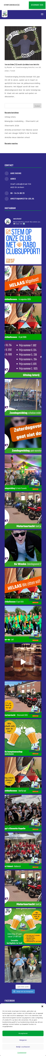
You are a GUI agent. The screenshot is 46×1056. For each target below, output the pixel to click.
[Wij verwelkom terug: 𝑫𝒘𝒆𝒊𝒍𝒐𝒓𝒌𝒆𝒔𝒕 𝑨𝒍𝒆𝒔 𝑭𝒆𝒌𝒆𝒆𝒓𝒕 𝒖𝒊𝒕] (23, 851)
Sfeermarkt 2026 (37, 5)
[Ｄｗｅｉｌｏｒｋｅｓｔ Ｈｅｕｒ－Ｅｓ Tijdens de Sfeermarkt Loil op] (23, 624)
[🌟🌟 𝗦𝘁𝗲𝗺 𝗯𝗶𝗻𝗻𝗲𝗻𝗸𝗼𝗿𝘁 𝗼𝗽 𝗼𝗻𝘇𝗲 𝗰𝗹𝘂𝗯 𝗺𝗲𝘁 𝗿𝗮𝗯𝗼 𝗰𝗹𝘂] (23, 246)
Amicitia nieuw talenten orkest (17, 137)
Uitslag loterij (10, 116)
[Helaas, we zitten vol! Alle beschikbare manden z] (23, 586)
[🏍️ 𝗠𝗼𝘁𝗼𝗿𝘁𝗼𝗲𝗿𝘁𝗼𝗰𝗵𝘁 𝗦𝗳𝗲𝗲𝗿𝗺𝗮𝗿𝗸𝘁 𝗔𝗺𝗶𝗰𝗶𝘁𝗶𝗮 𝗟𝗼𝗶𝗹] (23, 510)
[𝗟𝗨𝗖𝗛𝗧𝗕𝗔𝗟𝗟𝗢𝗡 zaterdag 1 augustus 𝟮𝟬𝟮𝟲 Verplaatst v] (23, 321)
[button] (42, 1006)
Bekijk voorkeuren (23, 1046)
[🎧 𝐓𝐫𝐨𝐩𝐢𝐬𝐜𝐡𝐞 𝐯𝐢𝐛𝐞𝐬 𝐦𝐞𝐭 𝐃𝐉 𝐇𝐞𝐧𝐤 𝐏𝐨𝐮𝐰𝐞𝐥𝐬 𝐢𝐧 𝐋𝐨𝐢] (23, 473)
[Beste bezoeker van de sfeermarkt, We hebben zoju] (23, 435)
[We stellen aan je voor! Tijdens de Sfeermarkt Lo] (23, 813)
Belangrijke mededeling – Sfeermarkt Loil (21, 121)
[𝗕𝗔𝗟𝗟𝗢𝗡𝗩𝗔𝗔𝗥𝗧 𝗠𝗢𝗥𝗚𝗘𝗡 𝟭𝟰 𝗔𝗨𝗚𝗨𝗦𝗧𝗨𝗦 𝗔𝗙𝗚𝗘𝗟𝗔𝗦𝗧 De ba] (23, 284)
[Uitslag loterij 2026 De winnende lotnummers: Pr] (23, 359)
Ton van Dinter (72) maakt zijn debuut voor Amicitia (22, 64)
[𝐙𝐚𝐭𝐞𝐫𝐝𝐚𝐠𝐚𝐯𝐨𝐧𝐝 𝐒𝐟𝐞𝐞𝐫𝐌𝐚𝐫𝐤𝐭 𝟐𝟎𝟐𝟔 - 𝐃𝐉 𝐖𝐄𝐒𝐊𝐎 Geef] (23, 548)
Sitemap (6, 5)
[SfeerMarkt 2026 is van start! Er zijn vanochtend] (23, 397)
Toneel (12, 70)
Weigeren (23, 1040)
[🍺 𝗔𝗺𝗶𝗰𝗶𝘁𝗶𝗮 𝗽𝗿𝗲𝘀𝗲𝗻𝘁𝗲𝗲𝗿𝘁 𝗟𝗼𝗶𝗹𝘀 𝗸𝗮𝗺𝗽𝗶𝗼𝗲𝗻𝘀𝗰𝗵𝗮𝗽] (23, 662)
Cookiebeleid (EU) (14, 5)
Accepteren (23, 1033)
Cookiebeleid (21, 1052)
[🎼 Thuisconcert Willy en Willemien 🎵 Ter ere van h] (23, 964)
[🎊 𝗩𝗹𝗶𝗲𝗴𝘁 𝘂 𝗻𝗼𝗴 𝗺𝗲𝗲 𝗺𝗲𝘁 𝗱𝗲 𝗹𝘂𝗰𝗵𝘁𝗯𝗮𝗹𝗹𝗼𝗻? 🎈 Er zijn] (23, 775)
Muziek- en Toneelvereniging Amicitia (20, 67)
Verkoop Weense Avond (25, 14)
